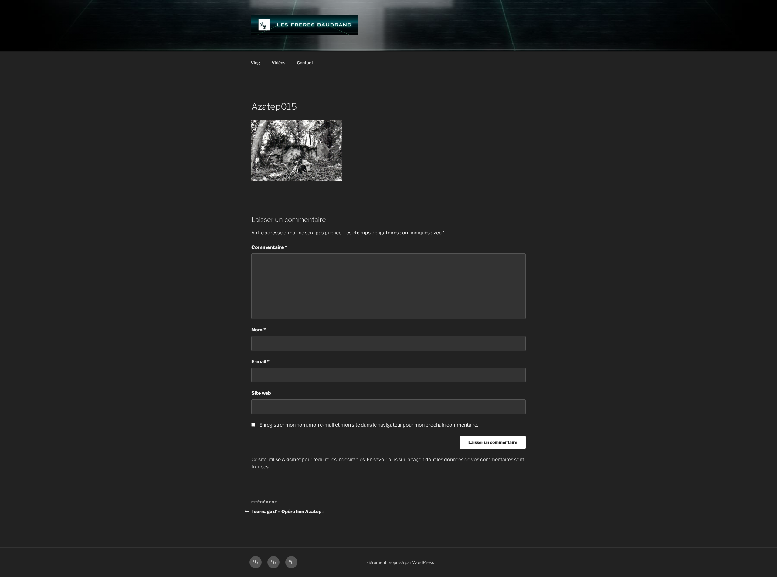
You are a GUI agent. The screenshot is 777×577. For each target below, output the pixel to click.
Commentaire (269, 247)
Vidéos (278, 62)
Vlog (255, 62)
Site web (261, 393)
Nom (258, 330)
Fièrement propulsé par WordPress (400, 562)
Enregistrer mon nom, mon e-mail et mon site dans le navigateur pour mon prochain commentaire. (368, 425)
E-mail (260, 361)
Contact (305, 62)
